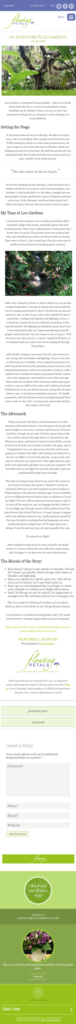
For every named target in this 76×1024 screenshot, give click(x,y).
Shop (52, 6)
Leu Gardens (47, 643)
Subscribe (8, 6)
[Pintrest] (71, 6)
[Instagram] (59, 6)
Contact (37, 6)
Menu (71, 17)
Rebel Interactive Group (50, 1020)
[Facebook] (65, 6)
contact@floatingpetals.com (38, 918)
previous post (37, 711)
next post (38, 722)
